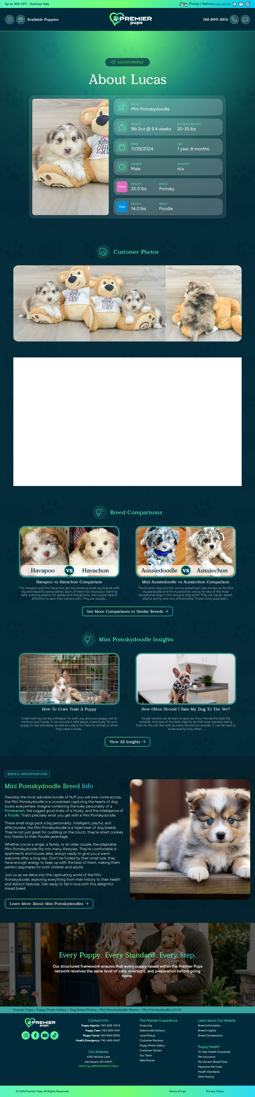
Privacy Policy (215, 1091)
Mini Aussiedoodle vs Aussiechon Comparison (185, 581)
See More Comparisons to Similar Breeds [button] (125, 611)
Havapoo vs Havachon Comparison (69, 581)
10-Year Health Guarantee (214, 1052)
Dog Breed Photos (83, 1010)
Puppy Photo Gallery (51, 1010)
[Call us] (234, 19)
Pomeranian (15, 810)
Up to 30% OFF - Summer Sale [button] (27, 4)
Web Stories (147, 1060)
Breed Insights (207, 1030)
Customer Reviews (151, 1040)
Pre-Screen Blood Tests (213, 1062)
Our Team (146, 1055)
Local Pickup (147, 1035)
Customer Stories (151, 1050)
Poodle (13, 815)
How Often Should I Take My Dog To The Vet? (185, 709)
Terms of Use (177, 1091)
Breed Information (209, 1025)
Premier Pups (23, 1010)
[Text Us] (245, 19)
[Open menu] (9, 19)
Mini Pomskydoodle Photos (119, 1010)
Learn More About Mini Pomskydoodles (46, 903)
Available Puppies (43, 19)
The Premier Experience (158, 1020)
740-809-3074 (215, 19)
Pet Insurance (206, 1057)
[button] (234, 4)
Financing (146, 1025)
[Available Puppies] (21, 19)
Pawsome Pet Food (210, 1066)
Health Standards (209, 1071)
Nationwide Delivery (152, 1030)
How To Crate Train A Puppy (69, 709)
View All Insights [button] (125, 741)
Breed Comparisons (210, 1035)
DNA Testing (206, 1076)
